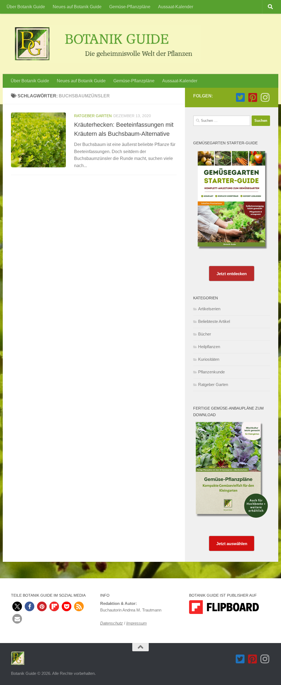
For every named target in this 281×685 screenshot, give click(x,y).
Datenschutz (111, 623)
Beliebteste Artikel (214, 321)
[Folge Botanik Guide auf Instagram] (265, 97)
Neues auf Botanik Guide (77, 6)
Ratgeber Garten (93, 116)
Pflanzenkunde (211, 372)
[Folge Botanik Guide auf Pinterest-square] (253, 97)
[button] (17, 606)
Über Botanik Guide (26, 6)
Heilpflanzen (209, 346)
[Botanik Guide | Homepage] (106, 44)
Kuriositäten (208, 359)
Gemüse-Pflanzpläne (129, 6)
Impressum (136, 623)
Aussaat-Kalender (175, 6)
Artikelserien (209, 308)
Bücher (204, 334)
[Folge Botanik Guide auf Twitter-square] (240, 97)
